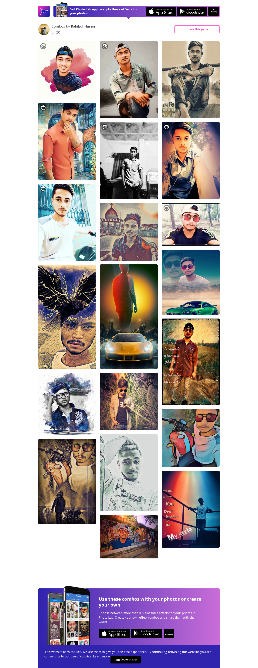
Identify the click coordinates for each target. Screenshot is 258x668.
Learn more (101, 656)
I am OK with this (125, 660)
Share (197, 29)
